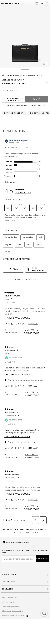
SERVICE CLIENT (10, 575)
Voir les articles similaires (13, 99)
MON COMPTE (8, 582)
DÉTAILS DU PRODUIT (14, 113)
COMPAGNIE (8, 589)
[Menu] (47, 3)
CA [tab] (11, 90)
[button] (44, 613)
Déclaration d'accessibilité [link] (12, 611)
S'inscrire (42, 559)
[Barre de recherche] (42, 3)
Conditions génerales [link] (10, 606)
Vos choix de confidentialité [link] (13, 615)
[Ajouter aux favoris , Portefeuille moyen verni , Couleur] (47, 83)
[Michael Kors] (10, 3)
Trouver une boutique (17, 542)
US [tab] (16, 90)
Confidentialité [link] (8, 602)
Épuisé (36, 99)
